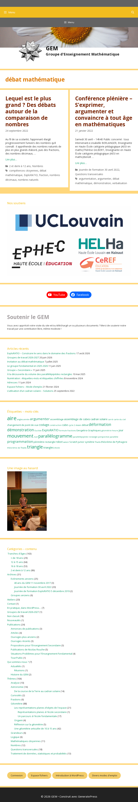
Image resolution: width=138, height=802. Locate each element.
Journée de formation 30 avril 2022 (99, 169)
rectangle (50, 441)
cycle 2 (71, 425)
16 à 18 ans (17, 566)
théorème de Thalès (16, 448)
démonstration (102, 183)
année (26, 419)
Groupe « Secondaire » (19, 370)
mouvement (20, 436)
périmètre (39, 441)
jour (121, 430)
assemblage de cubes (77, 419)
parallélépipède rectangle (85, 437)
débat (85, 425)
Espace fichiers (39, 775)
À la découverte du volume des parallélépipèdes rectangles (39, 374)
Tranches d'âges (16, 553)
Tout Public (17, 657)
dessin (78, 425)
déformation (100, 424)
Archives (12, 574)
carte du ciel (120, 419)
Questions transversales (89, 174)
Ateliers (11, 599)
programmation (20, 441)
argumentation (87, 178)
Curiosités (16, 695)
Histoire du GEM (19, 674)
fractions (71, 430)
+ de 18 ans (17, 558)
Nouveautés (14, 620)
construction (56, 425)
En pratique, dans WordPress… (24, 607)
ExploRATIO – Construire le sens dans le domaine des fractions (41, 353)
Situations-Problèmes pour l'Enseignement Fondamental (41, 653)
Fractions (16, 699)
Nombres (37, 166)
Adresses (12, 382)
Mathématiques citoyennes (26, 741)
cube (65, 425)
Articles (15, 632)
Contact (11, 603)
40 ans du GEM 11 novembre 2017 (32, 582)
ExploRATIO (31, 175)
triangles (48, 447)
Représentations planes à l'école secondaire (42, 712)
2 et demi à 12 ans (20, 166)
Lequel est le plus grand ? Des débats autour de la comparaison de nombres (30, 111)
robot (59, 441)
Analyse (15, 682)
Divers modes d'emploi (104, 775)
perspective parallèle (108, 437)
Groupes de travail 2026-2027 (23, 357)
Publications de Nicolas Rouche (28, 649)
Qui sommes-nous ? (18, 662)
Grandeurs (17, 732)
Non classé (13, 616)
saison (66, 442)
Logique (15, 737)
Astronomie (17, 686)
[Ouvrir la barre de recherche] (132, 12)
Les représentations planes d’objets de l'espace (40, 707)
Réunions (19, 670)
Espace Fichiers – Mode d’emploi (24, 386)
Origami (18, 720)
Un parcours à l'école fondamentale (37, 716)
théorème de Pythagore (114, 441)
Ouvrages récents (20, 641)
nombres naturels (28, 179)
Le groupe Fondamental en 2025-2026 (27, 366)
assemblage (57, 419)
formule (63, 430)
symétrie (89, 441)
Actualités (16, 666)
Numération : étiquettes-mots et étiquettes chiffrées (35, 378)
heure (115, 430)
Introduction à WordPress (70, 775)
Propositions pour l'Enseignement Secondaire (36, 645)
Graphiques (94, 430)
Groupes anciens (20, 595)
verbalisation (119, 183)
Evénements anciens (22, 578)
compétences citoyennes (23, 170)
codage (44, 425)
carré (110, 419)
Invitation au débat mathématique (25, 361)
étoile (57, 448)
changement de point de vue (22, 425)
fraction (43, 175)
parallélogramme (55, 436)
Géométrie (16, 703)
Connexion (17, 775)
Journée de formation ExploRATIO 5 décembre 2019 (42, 591)
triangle (35, 447)
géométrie (107, 430)
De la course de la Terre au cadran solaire (37, 691)
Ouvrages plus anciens (23, 637)
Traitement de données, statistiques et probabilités (39, 753)
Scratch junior (76, 441)
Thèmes (11, 678)
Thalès (98, 442)
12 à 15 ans (17, 562)
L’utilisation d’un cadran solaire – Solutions (30, 390)
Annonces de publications (25, 628)
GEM (52, 48)
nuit (36, 437)
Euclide (38, 430)
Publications (13, 624)
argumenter (104, 178)
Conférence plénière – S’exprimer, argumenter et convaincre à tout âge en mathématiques (103, 111)
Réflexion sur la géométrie (28, 724)
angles (20, 419)
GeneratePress (87, 796)
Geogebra (81, 430)
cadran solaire (99, 419)
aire (12, 418)
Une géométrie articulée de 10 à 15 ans (35, 728)
